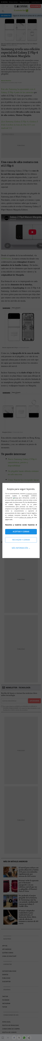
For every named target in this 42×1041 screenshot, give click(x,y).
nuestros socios (32, 494)
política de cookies (25, 517)
